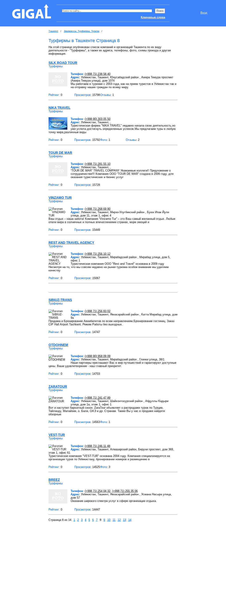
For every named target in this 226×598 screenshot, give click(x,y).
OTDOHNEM (58, 345)
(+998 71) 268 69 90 (97, 209)
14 (129, 520)
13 (124, 520)
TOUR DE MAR (60, 153)
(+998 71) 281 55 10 (97, 164)
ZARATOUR (58, 386)
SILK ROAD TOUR (63, 63)
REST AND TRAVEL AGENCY (71, 242)
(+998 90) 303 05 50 (97, 119)
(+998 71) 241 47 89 (97, 397)
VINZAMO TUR (60, 197)
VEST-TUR (57, 435)
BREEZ (54, 480)
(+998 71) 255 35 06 (125, 491)
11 (114, 520)
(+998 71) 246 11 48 (97, 446)
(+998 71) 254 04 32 (97, 491)
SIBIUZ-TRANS (60, 300)
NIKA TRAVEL (59, 108)
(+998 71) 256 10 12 (97, 253)
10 (108, 520)
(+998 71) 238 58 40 (97, 74)
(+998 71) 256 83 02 (97, 311)
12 (119, 520)
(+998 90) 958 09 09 (97, 356)
